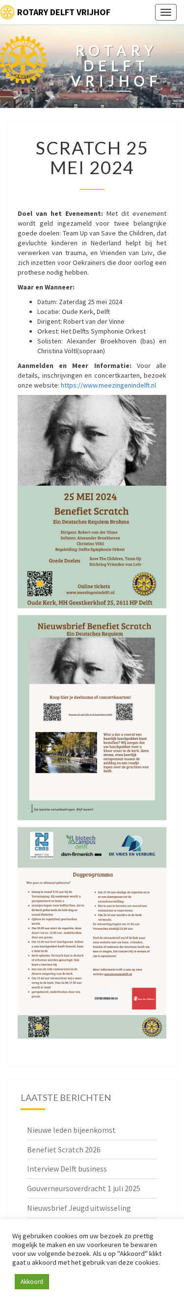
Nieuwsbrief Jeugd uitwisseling (79, 1208)
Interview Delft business (67, 1169)
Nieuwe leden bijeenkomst (71, 1130)
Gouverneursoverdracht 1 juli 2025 (83, 1188)
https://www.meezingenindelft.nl (108, 385)
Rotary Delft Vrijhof (63, 12)
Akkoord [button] (32, 1282)
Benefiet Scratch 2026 (64, 1149)
